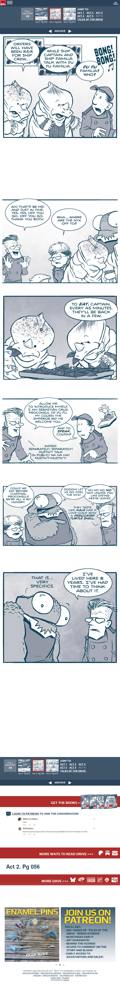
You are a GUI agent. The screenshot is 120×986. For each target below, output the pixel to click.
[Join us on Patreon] (100, 853)
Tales (90, 19)
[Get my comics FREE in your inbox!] (115, 853)
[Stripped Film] (91, 880)
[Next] (70, 31)
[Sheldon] (81, 880)
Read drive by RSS (90, 973)
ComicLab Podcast (50, 975)
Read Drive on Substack (51, 973)
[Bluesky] (73, 880)
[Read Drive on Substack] (107, 853)
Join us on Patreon (30, 973)
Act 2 (90, 13)
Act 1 (80, 13)
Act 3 (99, 13)
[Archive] (115, 2)
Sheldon (37, 975)
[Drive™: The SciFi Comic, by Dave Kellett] (30, 2)
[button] (56, 964)
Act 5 (90, 16)
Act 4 (80, 16)
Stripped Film (81, 975)
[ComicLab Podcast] (100, 880)
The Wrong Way (67, 975)
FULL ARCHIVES (27, 12)
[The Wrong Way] (107, 880)
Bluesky (65, 978)
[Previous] (50, 31)
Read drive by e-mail (72, 973)
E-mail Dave (56, 978)
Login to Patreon (25, 814)
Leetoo (66, 980)
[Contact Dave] (115, 880)
